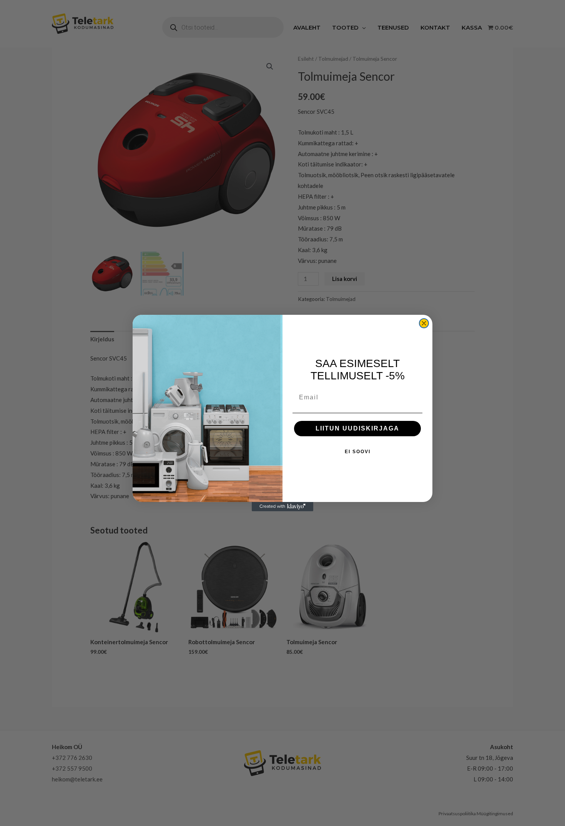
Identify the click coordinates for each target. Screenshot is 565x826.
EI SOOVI (358, 451)
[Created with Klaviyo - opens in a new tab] (282, 506)
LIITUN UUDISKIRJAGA (357, 428)
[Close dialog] (424, 323)
